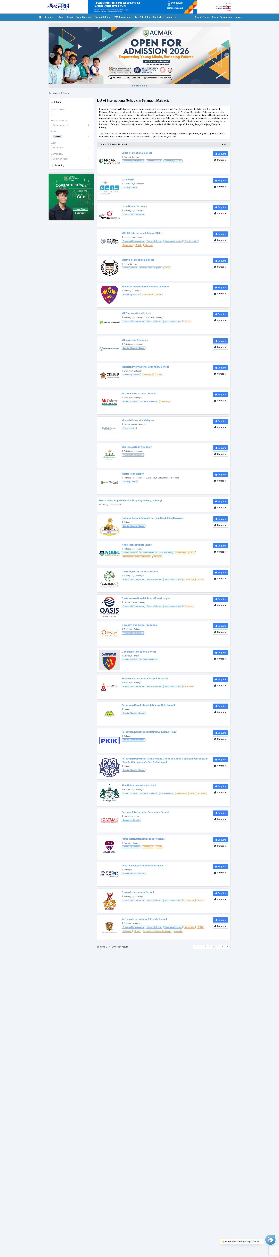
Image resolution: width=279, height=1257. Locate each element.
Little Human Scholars (134, 206)
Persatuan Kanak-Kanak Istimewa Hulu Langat (148, 705)
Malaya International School (138, 259)
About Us (171, 17)
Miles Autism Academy (135, 340)
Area (53, 143)
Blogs (70, 17)
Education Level (59, 120)
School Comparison (222, 17)
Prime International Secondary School (143, 839)
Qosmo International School (138, 892)
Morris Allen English (133, 473)
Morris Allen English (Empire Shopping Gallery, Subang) (130, 500)
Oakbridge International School (140, 571)
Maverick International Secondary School (145, 286)
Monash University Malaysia (138, 420)
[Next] (226, 55)
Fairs (61, 17)
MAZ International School (136, 313)
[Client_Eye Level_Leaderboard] (142, 7)
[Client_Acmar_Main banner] (139, 55)
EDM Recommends (122, 17)
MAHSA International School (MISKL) (143, 233)
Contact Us (158, 17)
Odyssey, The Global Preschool (139, 625)
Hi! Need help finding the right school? (240, 1241)
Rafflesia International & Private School (144, 919)
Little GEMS (128, 179)
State (54, 132)
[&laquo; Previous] (196, 947)
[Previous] (52, 55)
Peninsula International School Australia (145, 678)
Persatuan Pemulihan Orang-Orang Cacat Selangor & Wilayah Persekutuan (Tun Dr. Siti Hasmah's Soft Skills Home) (165, 760)
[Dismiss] (261, 1240)
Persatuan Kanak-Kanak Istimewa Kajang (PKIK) (149, 732)
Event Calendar (83, 17)
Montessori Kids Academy (137, 447)
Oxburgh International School (139, 651)
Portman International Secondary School (145, 812)
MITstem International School (138, 393)
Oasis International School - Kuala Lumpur (146, 598)
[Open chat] (270, 1240)
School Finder (202, 17)
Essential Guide (102, 17)
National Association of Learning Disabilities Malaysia (152, 518)
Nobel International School (137, 544)
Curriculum (57, 154)
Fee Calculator (142, 17)
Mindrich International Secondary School (145, 366)
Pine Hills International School (139, 785)
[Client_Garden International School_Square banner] (71, 196)
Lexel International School (137, 153)
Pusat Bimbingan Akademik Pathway (142, 865)
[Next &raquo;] (228, 947)
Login (238, 17)
